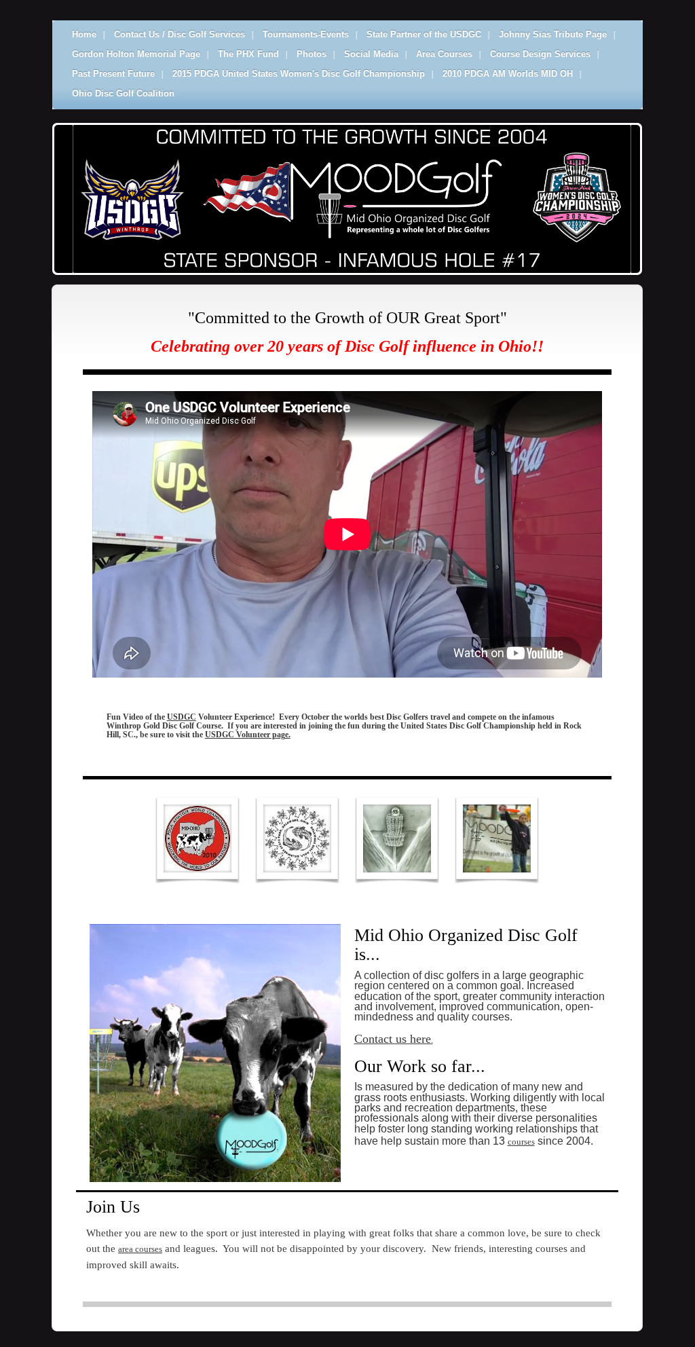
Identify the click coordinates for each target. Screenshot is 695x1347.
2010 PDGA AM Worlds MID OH (508, 74)
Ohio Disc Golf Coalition (123, 93)
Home (84, 34)
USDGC (181, 717)
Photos (311, 54)
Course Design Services (540, 54)
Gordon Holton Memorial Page (136, 54)
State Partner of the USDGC (424, 34)
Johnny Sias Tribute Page (553, 34)
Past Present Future (113, 74)
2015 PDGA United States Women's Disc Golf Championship (298, 74)
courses (521, 1142)
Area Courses (444, 54)
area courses (140, 1249)
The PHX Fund (248, 54)
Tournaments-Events (306, 34)
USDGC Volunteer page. (247, 735)
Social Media (371, 54)
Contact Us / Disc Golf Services (179, 34)
